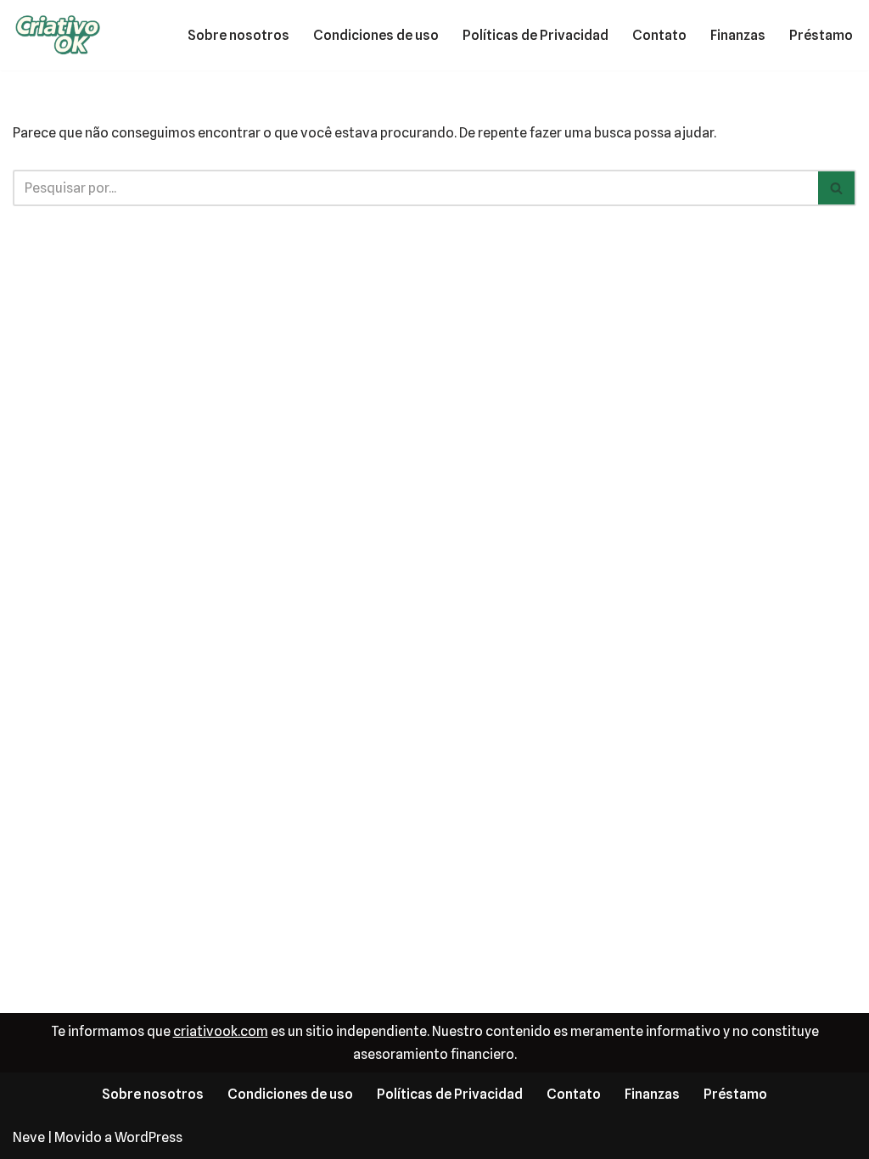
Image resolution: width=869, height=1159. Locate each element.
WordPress (148, 1137)
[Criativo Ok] (64, 35)
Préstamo (821, 35)
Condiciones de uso (376, 35)
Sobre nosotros (238, 35)
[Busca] (837, 188)
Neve (29, 1137)
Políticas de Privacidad (535, 35)
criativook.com (220, 1031)
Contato (659, 35)
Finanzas (737, 35)
